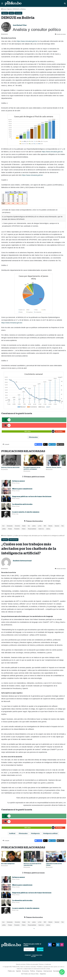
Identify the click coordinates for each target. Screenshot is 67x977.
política (4, 528)
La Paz (39, 526)
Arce (3, 526)
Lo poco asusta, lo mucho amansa (25, 512)
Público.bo (11, 971)
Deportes (43, 974)
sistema (48, 528)
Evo (29, 526)
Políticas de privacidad (32, 964)
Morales (50, 526)
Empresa (39, 971)
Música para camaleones (22, 489)
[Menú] (2, 4)
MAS (45, 526)
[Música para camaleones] (6, 491)
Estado (24, 526)
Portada (10, 528)
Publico (23, 528)
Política (32, 971)
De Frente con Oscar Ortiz (30, 974)
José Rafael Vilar (20, 25)
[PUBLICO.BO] (13, 3)
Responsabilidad (32, 528)
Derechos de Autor (20, 964)
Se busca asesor (18, 481)
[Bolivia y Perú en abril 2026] (11, 460)
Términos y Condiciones (45, 964)
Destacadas (34, 437)
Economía (17, 526)
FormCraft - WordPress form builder (33, 956)
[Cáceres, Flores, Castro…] (56, 460)
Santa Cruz (41, 528)
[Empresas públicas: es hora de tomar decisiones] (6, 498)
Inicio (4, 9)
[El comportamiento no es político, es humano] (33, 460)
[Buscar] (65, 4)
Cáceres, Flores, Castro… (54, 467)
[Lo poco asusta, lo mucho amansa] (6, 514)
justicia (34, 526)
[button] (62, 972)
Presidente (16, 528)
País (63, 526)
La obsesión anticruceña (22, 504)
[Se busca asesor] (6, 483)
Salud (11, 13)
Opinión (9, 9)
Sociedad (18, 13)
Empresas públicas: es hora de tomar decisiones (31, 496)
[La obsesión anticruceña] (6, 506)
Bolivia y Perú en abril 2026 (10, 467)
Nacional (57, 526)
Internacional (47, 971)
